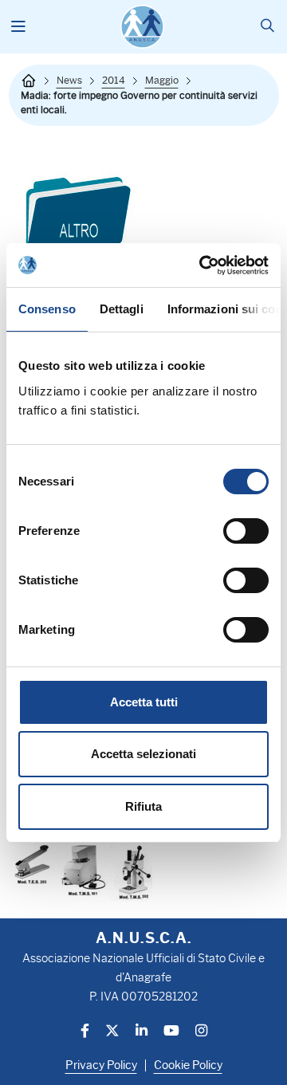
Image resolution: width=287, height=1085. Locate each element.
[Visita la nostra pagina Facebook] (85, 1032)
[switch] (246, 531)
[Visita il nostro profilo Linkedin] (141, 1032)
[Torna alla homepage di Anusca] (142, 27)
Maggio (162, 80)
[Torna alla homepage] (29, 80)
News (69, 80)
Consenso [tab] (47, 309)
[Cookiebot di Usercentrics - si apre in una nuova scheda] (202, 265)
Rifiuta (143, 806)
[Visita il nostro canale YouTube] (171, 1032)
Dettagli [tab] (122, 309)
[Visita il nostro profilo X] (112, 1032)
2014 (113, 80)
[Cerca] (267, 27)
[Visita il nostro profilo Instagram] (201, 1032)
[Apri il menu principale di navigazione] (19, 27)
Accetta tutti (144, 702)
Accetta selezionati (143, 754)
